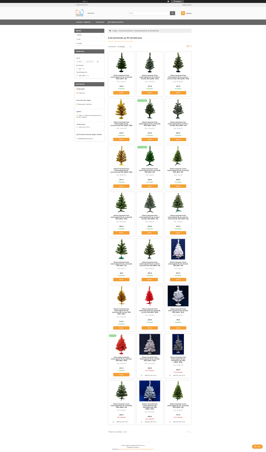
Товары (114, 31)
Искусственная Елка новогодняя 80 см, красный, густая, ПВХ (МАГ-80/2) (149, 310)
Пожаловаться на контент (126, 449)
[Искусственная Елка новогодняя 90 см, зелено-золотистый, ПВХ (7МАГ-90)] (178, 202)
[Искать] (172, 13)
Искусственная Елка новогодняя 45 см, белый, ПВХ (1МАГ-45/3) (150, 358)
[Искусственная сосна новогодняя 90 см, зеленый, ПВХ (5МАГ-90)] (178, 390)
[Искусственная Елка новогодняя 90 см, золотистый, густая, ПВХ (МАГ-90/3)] (121, 295)
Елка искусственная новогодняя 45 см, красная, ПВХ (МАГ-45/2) (121, 358)
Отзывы (79, 43)
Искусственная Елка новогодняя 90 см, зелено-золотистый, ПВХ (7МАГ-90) (178, 217)
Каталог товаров (83, 22)
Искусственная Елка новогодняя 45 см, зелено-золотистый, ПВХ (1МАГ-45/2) (178, 77)
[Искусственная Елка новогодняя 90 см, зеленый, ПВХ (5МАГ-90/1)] (121, 202)
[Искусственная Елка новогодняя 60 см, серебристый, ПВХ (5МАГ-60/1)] (150, 390)
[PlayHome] (79, 17)
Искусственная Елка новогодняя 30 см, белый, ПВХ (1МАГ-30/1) (178, 310)
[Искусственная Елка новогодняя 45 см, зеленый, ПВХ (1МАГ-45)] (121, 62)
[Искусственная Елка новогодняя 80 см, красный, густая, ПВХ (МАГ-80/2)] (150, 295)
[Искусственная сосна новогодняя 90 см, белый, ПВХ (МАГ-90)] (178, 249)
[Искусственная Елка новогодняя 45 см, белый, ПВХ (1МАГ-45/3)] (150, 344)
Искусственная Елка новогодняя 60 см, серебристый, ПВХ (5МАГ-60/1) (149, 406)
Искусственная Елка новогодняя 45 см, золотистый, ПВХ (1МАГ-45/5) (121, 123)
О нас (78, 39)
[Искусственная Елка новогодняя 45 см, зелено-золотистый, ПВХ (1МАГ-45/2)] (178, 62)
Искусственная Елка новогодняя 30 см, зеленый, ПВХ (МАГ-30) (121, 263)
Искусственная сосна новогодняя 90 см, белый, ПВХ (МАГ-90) (178, 263)
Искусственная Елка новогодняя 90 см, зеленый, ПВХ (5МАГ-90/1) (121, 217)
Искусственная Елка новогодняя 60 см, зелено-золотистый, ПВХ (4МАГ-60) (149, 263)
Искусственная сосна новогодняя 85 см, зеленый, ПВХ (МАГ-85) (178, 170)
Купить (121, 92)
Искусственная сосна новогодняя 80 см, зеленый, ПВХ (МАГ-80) (150, 170)
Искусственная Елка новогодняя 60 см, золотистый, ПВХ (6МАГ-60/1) (121, 170)
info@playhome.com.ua (85, 138)
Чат (259, 446)
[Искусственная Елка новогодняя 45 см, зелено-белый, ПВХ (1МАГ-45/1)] (150, 62)
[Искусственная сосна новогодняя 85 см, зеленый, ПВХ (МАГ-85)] (178, 155)
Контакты (100, 22)
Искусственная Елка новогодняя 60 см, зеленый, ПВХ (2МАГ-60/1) (150, 123)
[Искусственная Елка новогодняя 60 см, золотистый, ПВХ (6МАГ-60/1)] (121, 155)
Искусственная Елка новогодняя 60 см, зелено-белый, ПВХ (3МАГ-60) (178, 123)
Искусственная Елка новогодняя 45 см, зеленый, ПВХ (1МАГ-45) (121, 77)
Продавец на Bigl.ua (133, 447)
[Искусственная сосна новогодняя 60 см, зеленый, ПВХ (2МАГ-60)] (121, 390)
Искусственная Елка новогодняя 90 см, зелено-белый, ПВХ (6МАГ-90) (149, 217)
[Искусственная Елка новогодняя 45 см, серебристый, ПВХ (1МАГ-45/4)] (178, 344)
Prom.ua (142, 445)
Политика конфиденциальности (144, 449)
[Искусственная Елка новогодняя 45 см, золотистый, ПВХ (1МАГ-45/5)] (121, 109)
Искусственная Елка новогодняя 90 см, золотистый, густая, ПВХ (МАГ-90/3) (121, 311)
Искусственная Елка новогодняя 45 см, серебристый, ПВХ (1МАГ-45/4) (178, 359)
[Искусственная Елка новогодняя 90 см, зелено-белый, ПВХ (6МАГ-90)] (150, 202)
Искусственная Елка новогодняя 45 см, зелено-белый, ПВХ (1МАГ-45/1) (149, 77)
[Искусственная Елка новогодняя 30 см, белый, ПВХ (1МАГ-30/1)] (178, 295)
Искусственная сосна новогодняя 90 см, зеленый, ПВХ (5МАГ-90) (178, 405)
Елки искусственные (126, 31)
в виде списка (191, 46)
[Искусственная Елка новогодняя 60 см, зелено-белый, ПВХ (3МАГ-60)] (178, 109)
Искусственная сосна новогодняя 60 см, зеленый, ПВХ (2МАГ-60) (121, 405)
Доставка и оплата (115, 22)
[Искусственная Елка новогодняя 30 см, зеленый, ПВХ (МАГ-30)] (121, 249)
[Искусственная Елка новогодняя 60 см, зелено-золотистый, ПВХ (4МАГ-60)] (150, 249)
